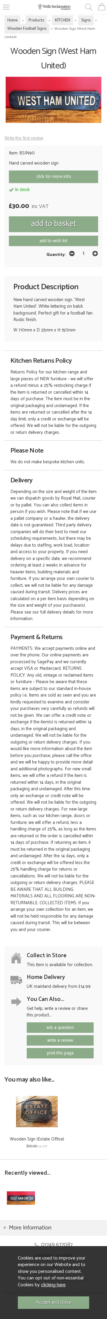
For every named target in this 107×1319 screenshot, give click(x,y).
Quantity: (56, 254)
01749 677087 (57, 1244)
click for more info (53, 176)
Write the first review (23, 138)
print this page (60, 1053)
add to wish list (53, 241)
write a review (60, 1040)
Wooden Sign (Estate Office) (37, 1139)
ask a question (60, 1027)
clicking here (53, 1285)
